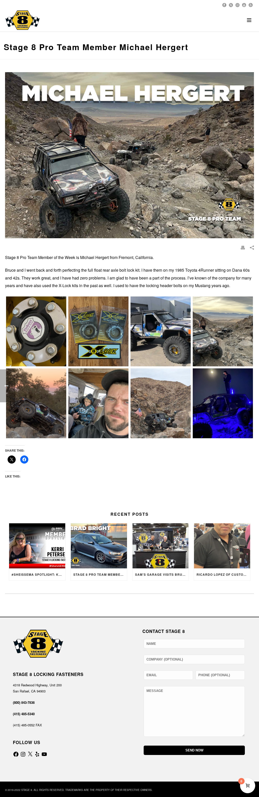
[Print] (243, 247)
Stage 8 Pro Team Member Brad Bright (100, 574)
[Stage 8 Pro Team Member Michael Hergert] (36, 331)
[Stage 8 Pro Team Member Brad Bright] (99, 545)
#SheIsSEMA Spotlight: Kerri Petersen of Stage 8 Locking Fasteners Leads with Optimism (38, 574)
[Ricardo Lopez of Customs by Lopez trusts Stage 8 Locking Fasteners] (222, 545)
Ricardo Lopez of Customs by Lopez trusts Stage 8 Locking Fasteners (223, 574)
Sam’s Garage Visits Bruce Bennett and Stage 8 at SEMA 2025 (162, 574)
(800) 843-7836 (24, 702)
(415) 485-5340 (24, 713)
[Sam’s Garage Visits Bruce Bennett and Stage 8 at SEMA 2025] (161, 545)
